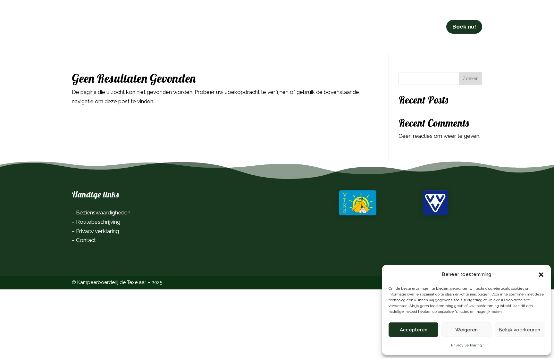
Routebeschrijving (98, 222)
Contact (337, 26)
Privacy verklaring (466, 345)
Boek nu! (464, 26)
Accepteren (413, 330)
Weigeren (466, 330)
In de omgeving (265, 26)
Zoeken (471, 78)
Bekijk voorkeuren (519, 330)
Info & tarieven (216, 26)
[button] (541, 274)
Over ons (306, 26)
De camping (165, 26)
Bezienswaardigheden (103, 212)
